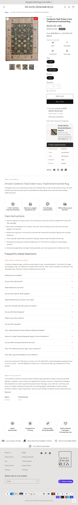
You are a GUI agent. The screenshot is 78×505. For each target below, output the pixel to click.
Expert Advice (26, 465)
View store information (56, 116)
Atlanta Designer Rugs (35, 500)
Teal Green (52, 70)
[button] (4, 7)
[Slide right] (37, 67)
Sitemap (25, 470)
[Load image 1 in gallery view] (12, 67)
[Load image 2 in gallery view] (18, 67)
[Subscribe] (37, 481)
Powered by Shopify (47, 500)
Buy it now (60, 102)
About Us (8, 452)
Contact (7, 470)
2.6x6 (51, 62)
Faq (6, 461)
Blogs (24, 452)
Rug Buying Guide (28, 457)
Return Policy (9, 457)
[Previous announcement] (4, 2)
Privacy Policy (9, 465)
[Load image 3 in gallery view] (25, 67)
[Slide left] (7, 67)
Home (6, 12)
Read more (8, 392)
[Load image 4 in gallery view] (31, 67)
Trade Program (27, 461)
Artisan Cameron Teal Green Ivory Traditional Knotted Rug (30, 12)
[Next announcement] (74, 2)
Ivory (50, 78)
